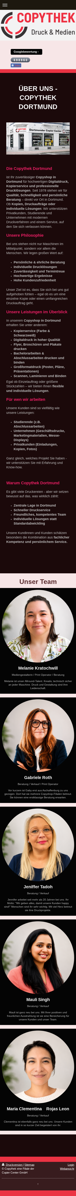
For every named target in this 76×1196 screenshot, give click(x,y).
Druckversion (14, 1164)
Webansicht (67, 1168)
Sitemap (29, 1164)
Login (71, 1164)
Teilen (17, 65)
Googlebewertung (25, 51)
